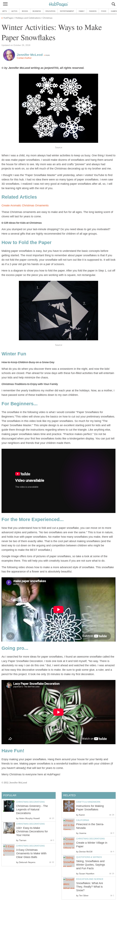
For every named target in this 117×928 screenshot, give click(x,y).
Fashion (92, 11)
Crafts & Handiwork (88, 802)
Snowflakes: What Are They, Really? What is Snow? (89, 887)
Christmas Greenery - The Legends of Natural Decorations (32, 809)
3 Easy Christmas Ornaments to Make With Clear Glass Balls (31, 853)
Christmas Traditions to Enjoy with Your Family (30, 384)
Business (37, 11)
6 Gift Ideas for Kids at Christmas (22, 222)
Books (25, 11)
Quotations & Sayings (89, 857)
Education (50, 11)
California (82, 820)
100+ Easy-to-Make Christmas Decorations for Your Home (32, 831)
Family (81, 11)
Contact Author (24, 58)
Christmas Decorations (90, 838)
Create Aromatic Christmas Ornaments (25, 205)
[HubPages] (58, 4)
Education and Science (89, 879)
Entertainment (67, 11)
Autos (14, 11)
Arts (4, 11)
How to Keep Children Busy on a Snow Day (28, 362)
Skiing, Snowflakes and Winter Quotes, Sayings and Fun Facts (90, 865)
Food (103, 11)
